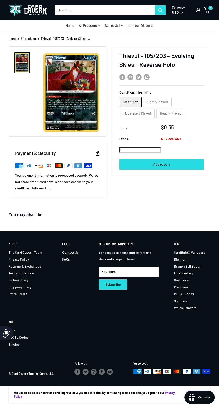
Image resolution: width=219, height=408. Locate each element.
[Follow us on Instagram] (94, 372)
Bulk (12, 330)
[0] (207, 10)
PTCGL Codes (184, 294)
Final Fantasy (183, 273)
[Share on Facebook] (122, 77)
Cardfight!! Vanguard (189, 252)
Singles (14, 344)
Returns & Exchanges (25, 266)
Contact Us (70, 252)
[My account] (198, 10)
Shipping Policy (20, 287)
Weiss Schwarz (185, 308)
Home (12, 38)
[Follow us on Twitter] (86, 372)
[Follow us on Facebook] (77, 372)
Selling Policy (18, 280)
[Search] (160, 10)
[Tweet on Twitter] (139, 77)
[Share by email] (147, 77)
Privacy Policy (19, 259)
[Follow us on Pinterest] (102, 372)
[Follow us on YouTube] (110, 372)
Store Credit (18, 294)
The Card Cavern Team (25, 252)
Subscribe (113, 284)
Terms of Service (21, 273)
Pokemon (181, 287)
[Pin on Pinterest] (130, 77)
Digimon (180, 259)
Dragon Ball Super (187, 266)
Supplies (180, 301)
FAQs (66, 259)
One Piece (181, 280)
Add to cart (161, 164)
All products (29, 38)
